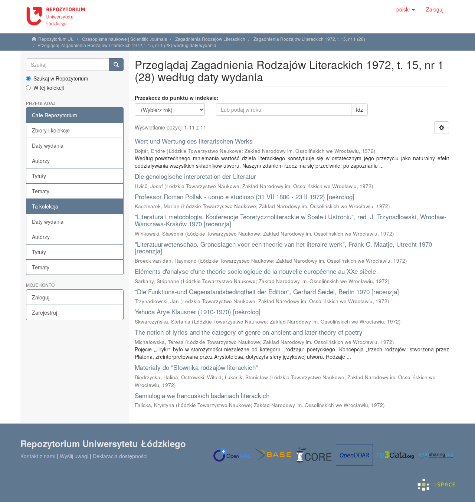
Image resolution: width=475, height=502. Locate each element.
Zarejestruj (44, 312)
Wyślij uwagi (74, 456)
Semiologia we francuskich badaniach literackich (202, 395)
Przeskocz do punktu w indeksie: (177, 97)
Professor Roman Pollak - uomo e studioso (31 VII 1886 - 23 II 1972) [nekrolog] (244, 196)
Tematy (40, 191)
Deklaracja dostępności (120, 456)
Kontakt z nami (37, 456)
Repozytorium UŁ (56, 39)
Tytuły (39, 176)
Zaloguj (40, 297)
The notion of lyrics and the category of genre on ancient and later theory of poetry (249, 332)
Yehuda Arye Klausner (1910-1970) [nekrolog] (198, 311)
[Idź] (116, 64)
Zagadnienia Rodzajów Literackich (210, 39)
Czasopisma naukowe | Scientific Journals (124, 39)
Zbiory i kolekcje (51, 130)
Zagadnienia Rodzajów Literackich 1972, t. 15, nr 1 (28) (309, 39)
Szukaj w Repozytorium (60, 78)
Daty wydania (47, 145)
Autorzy (41, 160)
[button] (405, 9)
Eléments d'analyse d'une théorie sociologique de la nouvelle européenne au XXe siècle (255, 271)
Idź (359, 109)
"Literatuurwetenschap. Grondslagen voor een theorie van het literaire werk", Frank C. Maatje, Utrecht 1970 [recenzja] (283, 247)
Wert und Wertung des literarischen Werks (194, 140)
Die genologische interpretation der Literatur (195, 176)
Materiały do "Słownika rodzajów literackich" (196, 367)
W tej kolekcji (48, 87)
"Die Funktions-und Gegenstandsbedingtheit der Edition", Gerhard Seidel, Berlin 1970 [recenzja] (267, 291)
